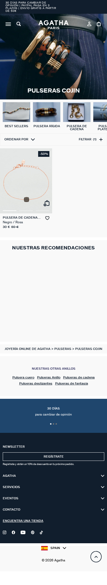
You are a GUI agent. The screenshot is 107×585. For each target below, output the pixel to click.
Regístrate (54, 456)
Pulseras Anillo (48, 377)
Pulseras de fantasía (71, 383)
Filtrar (88, 139)
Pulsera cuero (23, 377)
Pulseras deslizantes (35, 383)
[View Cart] (99, 24)
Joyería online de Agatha (28, 348)
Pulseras (63, 348)
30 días (53, 411)
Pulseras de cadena (79, 377)
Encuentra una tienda (23, 520)
